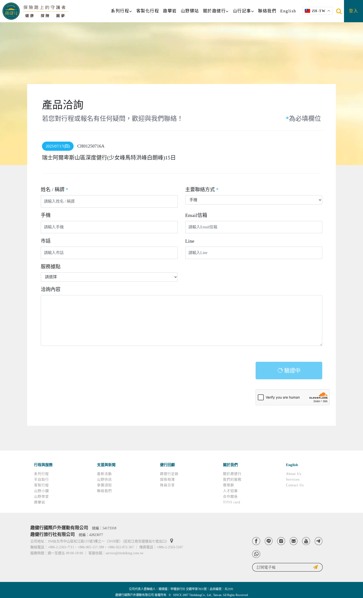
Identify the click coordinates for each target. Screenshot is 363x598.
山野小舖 (41, 491)
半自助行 (41, 479)
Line (189, 241)
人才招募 (230, 491)
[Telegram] (318, 541)
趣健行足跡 (169, 474)
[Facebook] (256, 541)
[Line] (268, 541)
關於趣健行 (214, 11)
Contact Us (295, 485)
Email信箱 (196, 215)
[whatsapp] (256, 554)
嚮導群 (228, 485)
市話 (46, 241)
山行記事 (242, 11)
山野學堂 (41, 496)
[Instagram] (281, 541)
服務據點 (50, 266)
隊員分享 (167, 485)
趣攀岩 (170, 11)
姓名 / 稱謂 (54, 189)
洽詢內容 (50, 289)
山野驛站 (190, 11)
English (288, 11)
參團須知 (104, 485)
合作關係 (230, 496)
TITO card (231, 502)
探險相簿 (167, 479)
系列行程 (120, 11)
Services (293, 479)
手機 (46, 215)
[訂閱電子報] (287, 567)
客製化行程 (147, 11)
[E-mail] (293, 541)
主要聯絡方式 (202, 189)
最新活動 (104, 474)
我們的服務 (232, 479)
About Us (293, 474)
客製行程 (41, 485)
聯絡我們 (267, 11)
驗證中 (292, 370)
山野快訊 (104, 479)
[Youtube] (306, 541)
